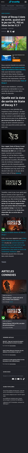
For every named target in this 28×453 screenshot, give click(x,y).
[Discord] (13, 379)
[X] (11, 31)
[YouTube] (18, 379)
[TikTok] (24, 379)
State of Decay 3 (20, 5)
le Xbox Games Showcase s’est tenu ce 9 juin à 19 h (14, 240)
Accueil (3, 5)
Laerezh (11, 301)
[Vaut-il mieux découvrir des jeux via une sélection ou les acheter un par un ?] (14, 353)
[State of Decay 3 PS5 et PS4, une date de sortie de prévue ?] (14, 317)
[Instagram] (15, 379)
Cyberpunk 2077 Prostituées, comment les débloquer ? (13, 403)
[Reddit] (13, 31)
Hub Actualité (10, 5)
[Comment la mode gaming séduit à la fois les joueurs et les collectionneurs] (14, 362)
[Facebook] (8, 31)
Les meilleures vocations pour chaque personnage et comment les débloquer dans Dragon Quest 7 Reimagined (13, 399)
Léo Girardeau (13, 345)
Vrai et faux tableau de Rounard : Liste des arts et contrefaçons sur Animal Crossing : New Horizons (13, 391)
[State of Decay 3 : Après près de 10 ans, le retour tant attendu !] (14, 292)
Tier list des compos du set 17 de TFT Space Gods (14, 395)
